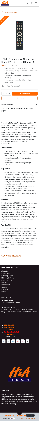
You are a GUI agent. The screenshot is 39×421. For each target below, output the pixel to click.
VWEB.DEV (30, 415)
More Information (7, 105)
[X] (8, 341)
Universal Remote (10, 12)
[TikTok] (27, 341)
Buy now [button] (20, 98)
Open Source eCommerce (29, 418)
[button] (19, 412)
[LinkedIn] (13, 341)
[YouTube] (18, 341)
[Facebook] (3, 341)
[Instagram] (23, 341)
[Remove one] (3, 93)
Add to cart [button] (26, 94)
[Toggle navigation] (36, 3)
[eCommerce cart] (27, 3)
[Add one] (9, 93)
